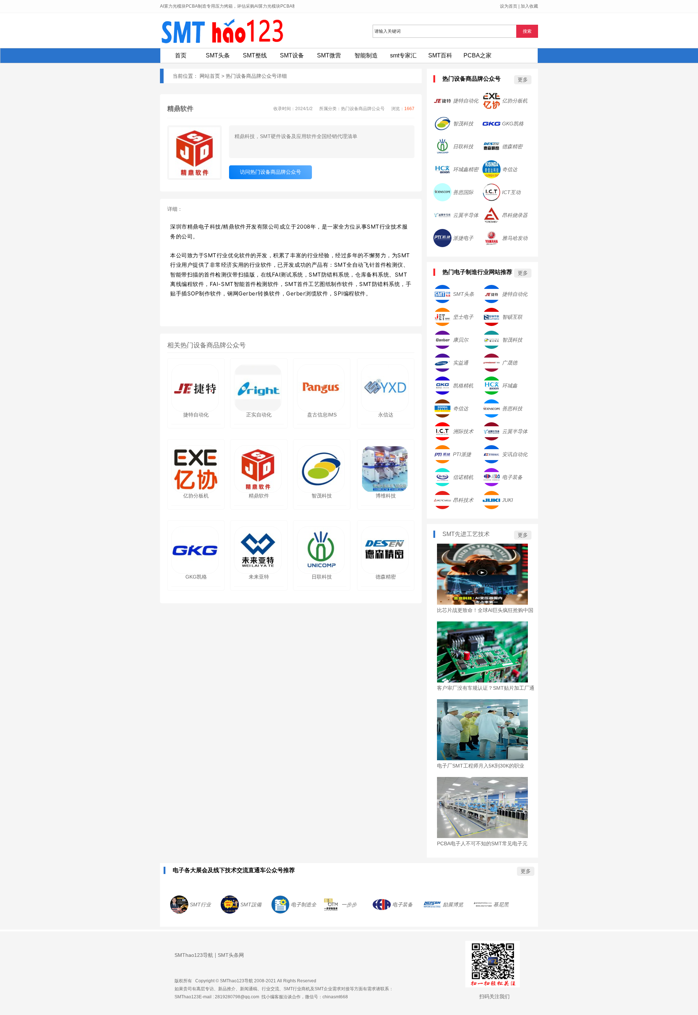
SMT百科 (440, 55)
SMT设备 (292, 55)
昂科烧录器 (514, 215)
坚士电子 (463, 317)
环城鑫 (509, 385)
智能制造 (366, 55)
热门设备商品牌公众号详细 (256, 76)
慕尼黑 (501, 904)
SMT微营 (329, 55)
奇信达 (509, 169)
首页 (180, 55)
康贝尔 (460, 340)
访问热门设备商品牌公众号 (270, 172)
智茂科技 (463, 123)
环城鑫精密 (465, 169)
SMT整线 (255, 55)
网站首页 (210, 76)
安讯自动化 (514, 454)
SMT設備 (250, 904)
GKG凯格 (513, 123)
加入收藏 (529, 6)
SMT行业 (200, 904)
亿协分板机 (514, 101)
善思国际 (463, 192)
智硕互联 (512, 317)
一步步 (349, 904)
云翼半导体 (465, 215)
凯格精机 (463, 385)
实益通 (460, 363)
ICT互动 (511, 192)
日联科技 (463, 146)
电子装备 (512, 477)
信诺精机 (463, 477)
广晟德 (509, 363)
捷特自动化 (465, 101)
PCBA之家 (478, 55)
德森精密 (512, 146)
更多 (523, 79)
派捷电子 (463, 238)
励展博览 (453, 904)
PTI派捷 (462, 454)
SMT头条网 (231, 955)
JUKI (507, 500)
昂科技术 (463, 500)
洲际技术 (463, 431)
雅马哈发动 (514, 238)
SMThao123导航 (193, 955)
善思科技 (512, 408)
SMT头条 (218, 55)
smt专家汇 (403, 55)
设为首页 (508, 6)
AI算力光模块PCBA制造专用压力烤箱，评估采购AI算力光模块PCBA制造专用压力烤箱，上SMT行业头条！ (263, 6)
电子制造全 (303, 904)
